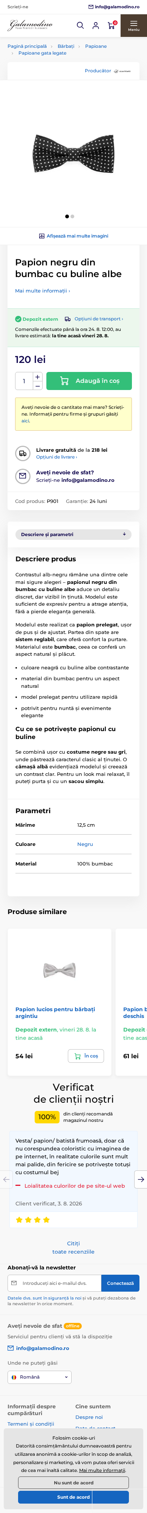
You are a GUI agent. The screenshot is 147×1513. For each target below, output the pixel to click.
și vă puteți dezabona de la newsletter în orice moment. (72, 1300)
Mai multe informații (102, 1470)
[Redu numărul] (37, 385)
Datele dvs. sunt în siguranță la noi (44, 1298)
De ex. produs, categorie (55, 65)
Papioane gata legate (42, 53)
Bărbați (66, 46)
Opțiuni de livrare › (56, 457)
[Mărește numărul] (37, 376)
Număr (24, 381)
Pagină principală (27, 46)
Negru (85, 844)
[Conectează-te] (95, 25)
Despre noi (89, 1417)
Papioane (96, 46)
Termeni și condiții (31, 1424)
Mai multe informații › (42, 291)
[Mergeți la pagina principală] (30, 26)
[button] (80, 25)
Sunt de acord (73, 1497)
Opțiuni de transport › (99, 318)
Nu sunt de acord (73, 1483)
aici (25, 421)
